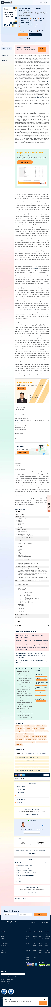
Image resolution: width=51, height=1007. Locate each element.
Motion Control (19, 728)
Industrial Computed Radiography (38, 736)
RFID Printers (28, 728)
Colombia (41, 934)
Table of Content (19, 512)
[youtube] (47, 922)
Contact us (3, 952)
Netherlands (28, 941)
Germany (35, 936)
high (34, 93)
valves (46, 274)
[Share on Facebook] (25, 38)
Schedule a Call (33, 30)
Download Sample (25, 162)
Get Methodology (31, 892)
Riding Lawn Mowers (39, 728)
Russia (27, 943)
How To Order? (4, 943)
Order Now (41, 49)
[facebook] (37, 922)
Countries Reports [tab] (41, 753)
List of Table (18, 622)
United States (27, 958)
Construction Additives (31, 739)
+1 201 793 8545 (21, 796)
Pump (46, 742)
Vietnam (34, 957)
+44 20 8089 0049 (21, 792)
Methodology (4, 934)
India (40, 936)
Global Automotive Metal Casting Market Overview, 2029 (28, 767)
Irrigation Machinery (29, 725)
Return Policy (4, 945)
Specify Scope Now (22, 452)
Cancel (43, 999)
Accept (43, 1002)
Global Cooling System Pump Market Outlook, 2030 (27, 757)
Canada (47, 931)
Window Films (42, 739)
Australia (35, 931)
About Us (3, 931)
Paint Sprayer (19, 744)
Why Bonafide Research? (5, 56)
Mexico (47, 938)
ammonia (24, 261)
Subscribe (39, 914)
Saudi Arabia (34, 944)
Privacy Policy (10, 922)
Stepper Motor (19, 733)
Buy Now (24, 35)
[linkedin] (45, 922)
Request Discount (31, 853)
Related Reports (5, 64)
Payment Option (18, 878)
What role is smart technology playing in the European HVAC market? (29, 661)
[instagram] (42, 922)
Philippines (35, 941)
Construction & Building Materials (28, 27)
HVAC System (18, 420)
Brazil (40, 931)
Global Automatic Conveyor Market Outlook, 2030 (26, 764)
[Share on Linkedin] (30, 38)
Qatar (46, 941)
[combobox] (46, 775)
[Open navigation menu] (49, 2)
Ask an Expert (21, 388)
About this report (5, 45)
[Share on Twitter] (27, 38)
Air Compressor (19, 731)
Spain (27, 948)
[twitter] (40, 922)
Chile (27, 934)
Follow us (33, 922)
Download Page (24, 30)
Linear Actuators (29, 731)
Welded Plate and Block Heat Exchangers (25, 742)
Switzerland (41, 948)
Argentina (28, 931)
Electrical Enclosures (41, 725)
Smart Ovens (19, 725)
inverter (42, 203)
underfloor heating (34, 268)
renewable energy (39, 97)
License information (5, 941)
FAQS (2, 950)
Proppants (39, 742)
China (34, 934)
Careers (2, 936)
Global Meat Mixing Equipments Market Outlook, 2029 (28, 770)
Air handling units (31, 309)
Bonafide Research (25, 18)
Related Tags (5, 60)
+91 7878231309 (21, 789)
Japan (34, 938)
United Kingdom (47, 951)
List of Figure (18, 625)
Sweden (34, 948)
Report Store (42, 2)
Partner (2, 938)
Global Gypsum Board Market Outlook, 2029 (25, 760)
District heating (36, 213)
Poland (40, 941)
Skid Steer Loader (29, 733)
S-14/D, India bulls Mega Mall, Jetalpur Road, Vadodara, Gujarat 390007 (12, 978)
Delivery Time (18, 862)
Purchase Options (20, 778)
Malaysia (41, 938)
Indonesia (47, 936)
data (25, 480)
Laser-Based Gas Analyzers (22, 736)
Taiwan (47, 948)
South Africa (40, 944)
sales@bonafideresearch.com (8, 983)
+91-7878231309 (6, 981)
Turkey (34, 950)
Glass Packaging (19, 739)
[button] (46, 2)
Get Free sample (36, 35)
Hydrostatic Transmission (41, 731)
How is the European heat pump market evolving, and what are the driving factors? (29, 636)
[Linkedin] (30, 399)
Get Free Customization (32, 814)
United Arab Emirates (41, 952)
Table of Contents (6, 48)
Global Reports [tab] (19, 753)
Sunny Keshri (42, 30)
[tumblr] (49, 922)
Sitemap (17, 922)
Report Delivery (18, 881)
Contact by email (21, 799)
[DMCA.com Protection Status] (48, 965)
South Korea (46, 944)
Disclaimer (3, 922)
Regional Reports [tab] (30, 753)
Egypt (46, 934)
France (27, 936)
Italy (27, 938)
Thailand (28, 950)
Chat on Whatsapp (21, 786)
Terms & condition (5, 948)
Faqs (3, 51)
